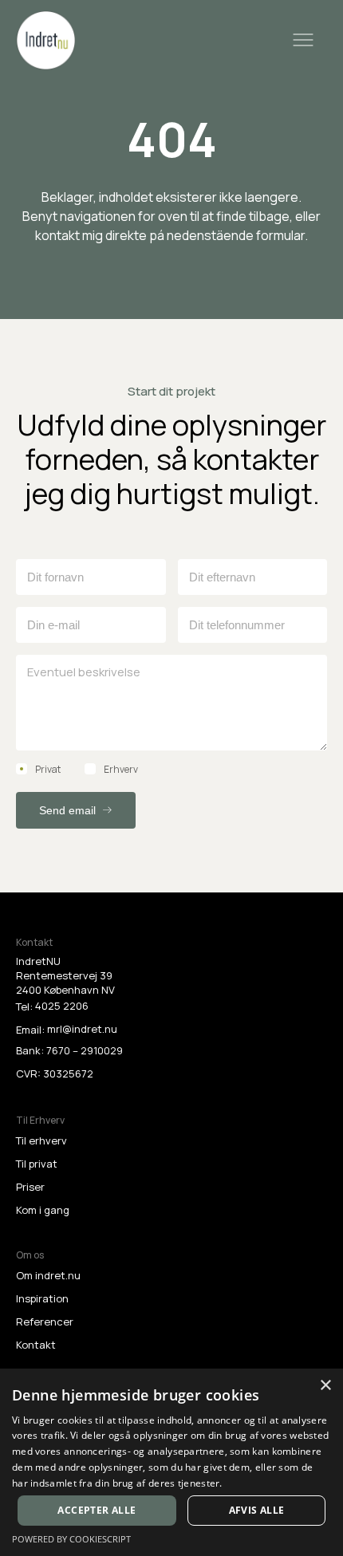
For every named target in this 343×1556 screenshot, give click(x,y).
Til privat (36, 1163)
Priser (30, 1187)
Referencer (44, 1321)
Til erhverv (41, 1140)
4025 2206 (62, 1006)
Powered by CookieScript (71, 1539)
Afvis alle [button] (257, 1510)
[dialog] (171, 1462)
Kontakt (36, 1344)
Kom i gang (42, 1210)
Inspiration (42, 1298)
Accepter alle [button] (96, 1510)
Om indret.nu (48, 1275)
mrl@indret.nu (82, 1029)
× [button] (325, 1386)
